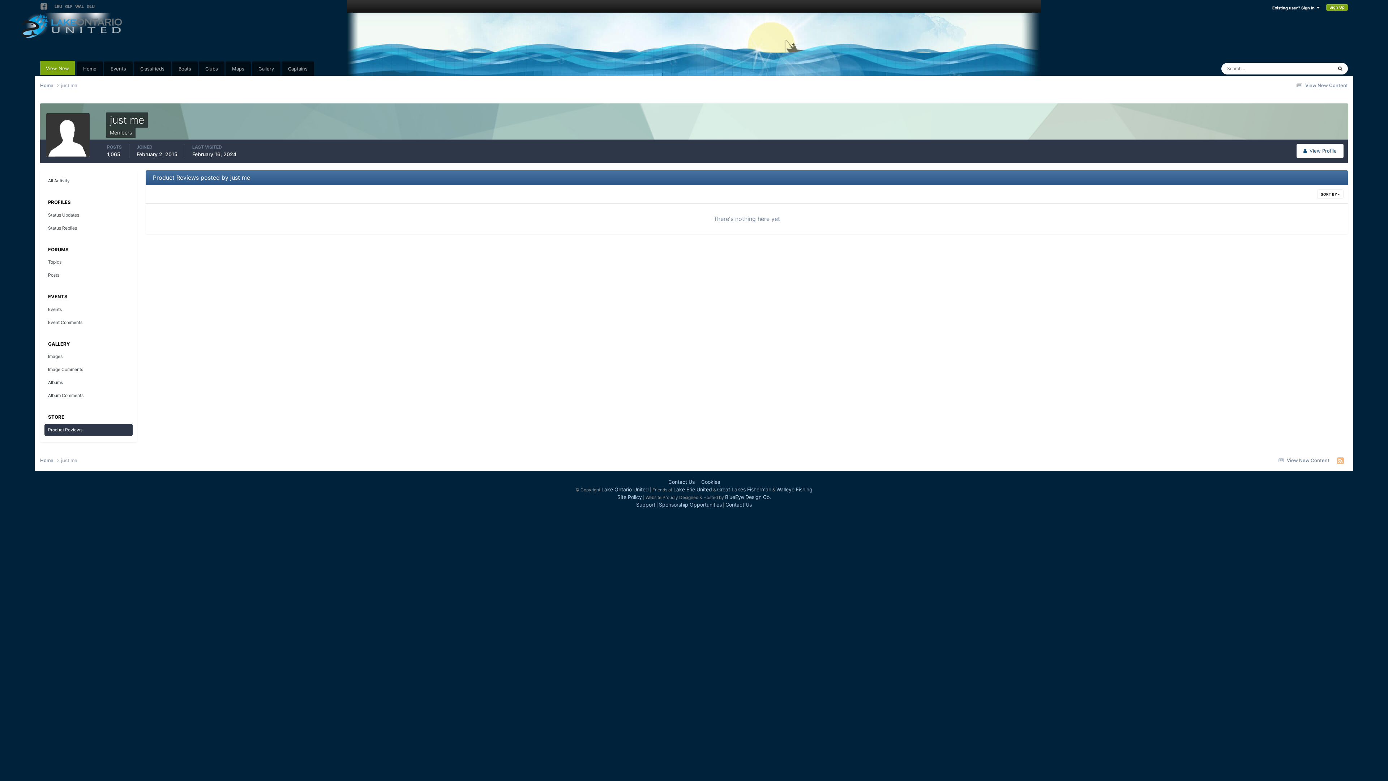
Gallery (266, 69)
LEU (58, 6)
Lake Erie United (692, 489)
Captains (298, 69)
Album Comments (65, 395)
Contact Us (681, 482)
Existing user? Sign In (1294, 7)
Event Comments (65, 322)
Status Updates (1307, 68)
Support (645, 505)
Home (90, 69)
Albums (55, 382)
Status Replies (62, 228)
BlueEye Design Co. (748, 497)
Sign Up (1337, 7)
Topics (54, 262)
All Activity (59, 180)
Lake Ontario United (625, 489)
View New (57, 68)
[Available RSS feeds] (1340, 461)
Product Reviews (65, 429)
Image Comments (65, 369)
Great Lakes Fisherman (744, 489)
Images (55, 356)
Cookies (710, 482)
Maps (238, 69)
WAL (79, 6)
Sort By (1329, 194)
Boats (185, 69)
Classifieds (152, 69)
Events (118, 69)
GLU (91, 6)
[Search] (1340, 68)
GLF (68, 6)
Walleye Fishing (794, 489)
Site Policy (629, 497)
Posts (53, 275)
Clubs (211, 69)
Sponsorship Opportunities (690, 505)
